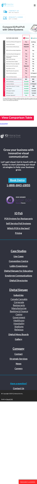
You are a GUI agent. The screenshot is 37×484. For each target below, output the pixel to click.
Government (19, 317)
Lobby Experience (18, 266)
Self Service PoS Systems (18, 223)
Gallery (18, 339)
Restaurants (19, 305)
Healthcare (19, 320)
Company (18, 348)
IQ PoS (18, 213)
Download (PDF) (4, 123)
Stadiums (18, 326)
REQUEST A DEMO (27, 482)
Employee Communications (18, 275)
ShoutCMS (9, 399)
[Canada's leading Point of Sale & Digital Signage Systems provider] (18, 136)
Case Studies (18, 251)
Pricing (18, 233)
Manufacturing (19, 308)
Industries (18, 295)
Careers (18, 368)
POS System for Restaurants (18, 218)
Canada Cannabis (19, 299)
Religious (18, 329)
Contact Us (18, 388)
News (18, 363)
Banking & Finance (19, 311)
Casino (19, 314)
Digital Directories (18, 280)
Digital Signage (18, 289)
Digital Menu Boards (18, 334)
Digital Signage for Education (18, 270)
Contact (18, 354)
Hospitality (19, 323)
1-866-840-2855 (18, 185)
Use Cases (18, 256)
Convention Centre (18, 261)
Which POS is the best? (18, 228)
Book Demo (17, 180)
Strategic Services (18, 358)
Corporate (19, 302)
